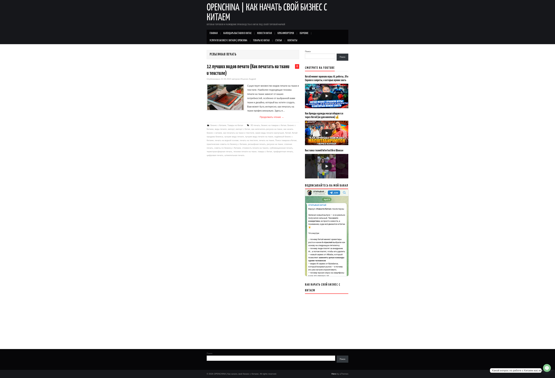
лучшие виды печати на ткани (259, 136)
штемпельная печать (234, 155)
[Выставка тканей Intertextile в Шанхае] (326, 166)
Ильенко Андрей (248, 79)
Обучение (304, 33)
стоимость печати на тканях (255, 148)
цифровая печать (215, 155)
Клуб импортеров (286, 33)
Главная (214, 33)
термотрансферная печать (219, 151)
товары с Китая (265, 151)
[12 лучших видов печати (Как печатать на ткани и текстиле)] (225, 97)
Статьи (278, 40)
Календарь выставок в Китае (237, 33)
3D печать (255, 125)
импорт (231, 129)
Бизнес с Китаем (218, 125)
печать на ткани (266, 140)
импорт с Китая (243, 129)
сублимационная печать (281, 148)
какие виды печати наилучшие (269, 133)
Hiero (333, 374)
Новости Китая (264, 33)
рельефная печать (257, 144)
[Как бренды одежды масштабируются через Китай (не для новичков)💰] (326, 133)
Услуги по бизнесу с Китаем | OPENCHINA (228, 40)
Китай (288, 133)
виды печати (221, 129)
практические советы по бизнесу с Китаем (227, 144)
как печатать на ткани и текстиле (238, 133)
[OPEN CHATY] (547, 370)
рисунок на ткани (275, 144)
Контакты (292, 40)
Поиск (308, 51)
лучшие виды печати (234, 136)
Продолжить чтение (272, 117)
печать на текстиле (249, 140)
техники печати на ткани (245, 151)
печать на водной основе (227, 140)
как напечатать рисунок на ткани (266, 129)
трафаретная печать (283, 151)
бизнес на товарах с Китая (273, 125)
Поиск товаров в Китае (286, 140)
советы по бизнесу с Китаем (227, 148)
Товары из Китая (261, 40)
